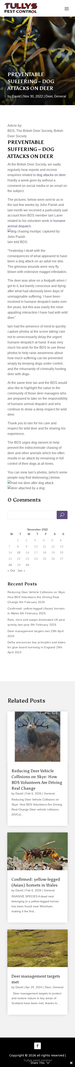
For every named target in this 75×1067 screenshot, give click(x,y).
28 (10, 565)
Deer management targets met (29, 631)
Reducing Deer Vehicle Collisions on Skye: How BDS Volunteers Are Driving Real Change (37, 597)
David (16, 96)
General (60, 96)
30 (27, 565)
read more (18, 819)
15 (19, 552)
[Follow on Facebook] (37, 1046)
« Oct (11, 570)
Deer (48, 96)
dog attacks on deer (51, 175)
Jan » (21, 570)
